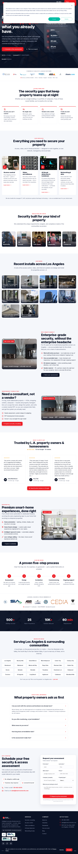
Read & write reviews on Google (40, 488)
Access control (29, 822)
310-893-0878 (17, 787)
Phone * (61, 770)
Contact (44, 833)
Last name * (62, 764)
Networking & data (30, 831)
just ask (55, 679)
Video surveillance (29, 825)
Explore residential (10, 544)
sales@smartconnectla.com (19, 790)
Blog (43, 831)
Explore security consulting (13, 423)
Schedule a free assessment (13, 49)
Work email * (46, 770)
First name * (46, 764)
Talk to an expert (33, 49)
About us (44, 820)
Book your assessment (51, 375)
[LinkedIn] (10, 843)
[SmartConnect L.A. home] (12, 817)
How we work (46, 828)
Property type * (62, 777)
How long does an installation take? (23, 731)
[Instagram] (3, 843)
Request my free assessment (59, 796)
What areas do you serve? (20, 725)
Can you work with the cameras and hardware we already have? (32, 706)
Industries (44, 822)
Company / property (47, 777)
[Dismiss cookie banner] (71, 6)
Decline (66, 19)
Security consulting (30, 820)
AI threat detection (30, 828)
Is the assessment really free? (21, 738)
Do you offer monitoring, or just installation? (26, 719)
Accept (54, 19)
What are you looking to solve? (50, 784)
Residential (45, 825)
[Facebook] (7, 843)
